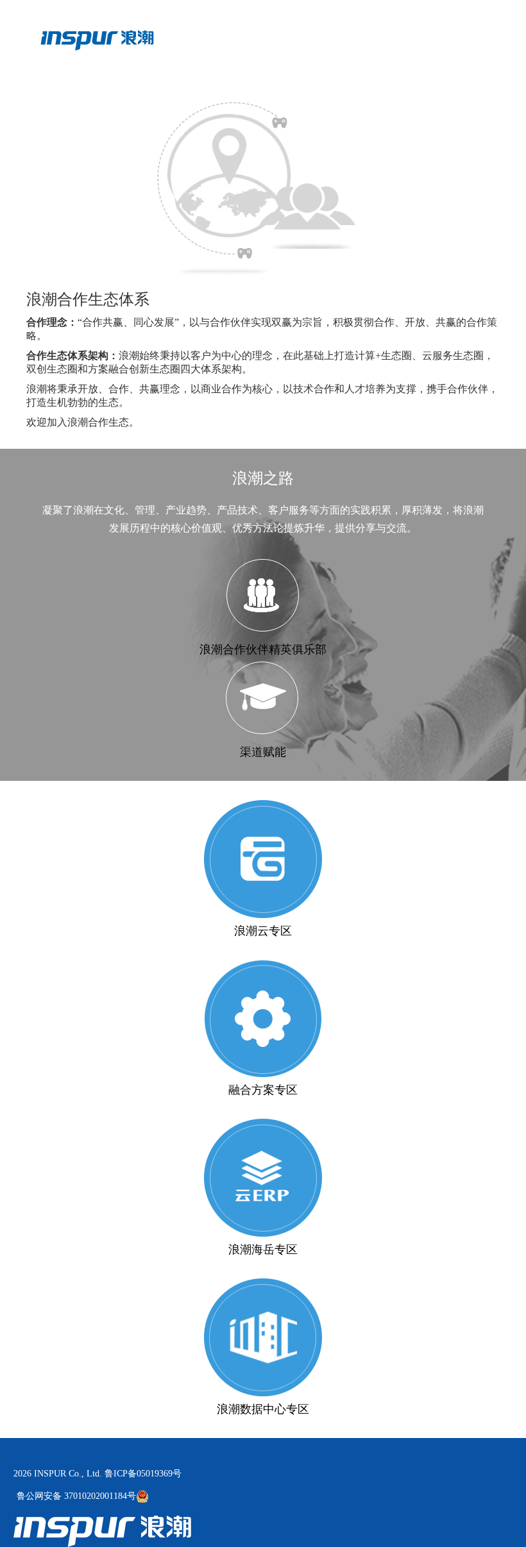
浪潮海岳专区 (263, 1249)
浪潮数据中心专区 (263, 1409)
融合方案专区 (263, 1089)
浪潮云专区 (263, 930)
